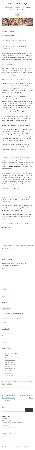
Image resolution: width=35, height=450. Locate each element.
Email (4, 296)
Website (4, 302)
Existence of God (6, 433)
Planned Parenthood (11, 364)
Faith (6, 355)
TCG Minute (8, 373)
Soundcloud (5, 329)
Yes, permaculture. (7, 420)
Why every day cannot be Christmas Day (15, 245)
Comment (5, 269)
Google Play (5, 342)
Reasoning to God (10, 368)
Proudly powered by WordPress (22, 446)
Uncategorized (15, 40)
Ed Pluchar (23, 40)
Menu (17, 14)
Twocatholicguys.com (7, 446)
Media (7, 358)
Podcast (7, 366)
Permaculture (9, 362)
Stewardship (8, 371)
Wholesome (5, 425)
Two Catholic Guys (17, 3)
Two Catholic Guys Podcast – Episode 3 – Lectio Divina (8, 397)
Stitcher (4, 335)
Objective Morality (10, 360)
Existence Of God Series (11, 353)
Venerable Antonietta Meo (9, 427)
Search (4, 407)
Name (4, 289)
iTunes (4, 322)
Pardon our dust (6, 418)
